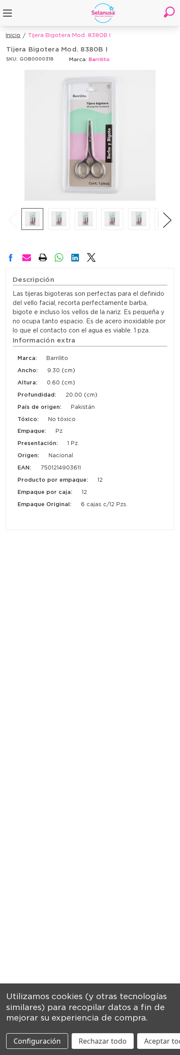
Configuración (37, 1041)
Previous (12, 211)
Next (167, 211)
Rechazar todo (103, 1041)
